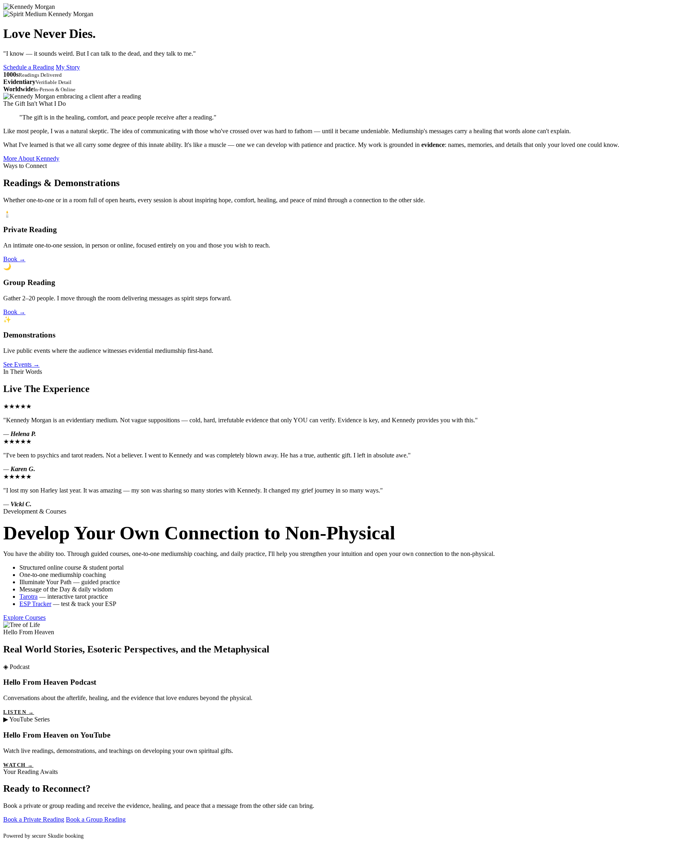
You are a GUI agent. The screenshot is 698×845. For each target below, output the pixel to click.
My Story (68, 67)
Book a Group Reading (96, 819)
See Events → (21, 364)
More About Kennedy (31, 158)
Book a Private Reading (33, 819)
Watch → (18, 765)
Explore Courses (24, 617)
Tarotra (28, 596)
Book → (14, 259)
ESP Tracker (35, 603)
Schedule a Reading (28, 67)
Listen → (18, 712)
